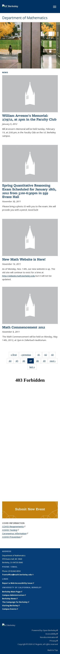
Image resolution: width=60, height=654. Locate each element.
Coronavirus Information (15, 533)
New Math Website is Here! (24, 259)
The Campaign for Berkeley (15, 602)
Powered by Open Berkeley (45, 630)
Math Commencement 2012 (23, 327)
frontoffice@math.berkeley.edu (18, 574)
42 (46, 355)
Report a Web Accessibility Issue (18, 583)
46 (24, 361)
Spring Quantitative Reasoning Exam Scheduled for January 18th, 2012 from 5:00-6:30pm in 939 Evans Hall (29, 191)
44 (11, 361)
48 (38, 361)
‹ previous (27, 354)
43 (53, 355)
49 (45, 361)
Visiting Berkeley (11, 605)
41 (39, 355)
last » (33, 367)
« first (15, 354)
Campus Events (10, 609)
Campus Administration (14, 595)
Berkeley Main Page (12, 591)
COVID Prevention (12, 536)
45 (18, 361)
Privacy (54, 640)
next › (54, 360)
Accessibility (51, 633)
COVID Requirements (13, 526)
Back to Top (53, 650)
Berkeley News (10, 598)
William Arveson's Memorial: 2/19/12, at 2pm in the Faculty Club (29, 117)
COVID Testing (10, 529)
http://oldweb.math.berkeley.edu (18, 275)
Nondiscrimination (49, 637)
